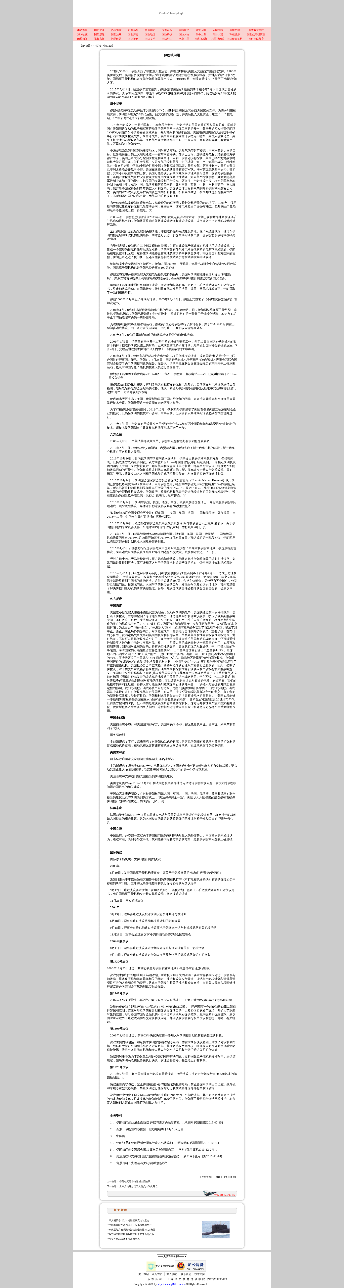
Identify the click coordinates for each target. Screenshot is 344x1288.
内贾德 (164, 448)
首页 (98, 45)
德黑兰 (195, 263)
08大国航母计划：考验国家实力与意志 (129, 1220)
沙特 (125, 657)
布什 (232, 631)
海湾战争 (226, 158)
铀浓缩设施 (186, 220)
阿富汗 (147, 136)
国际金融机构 (149, 1014)
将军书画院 (217, 38)
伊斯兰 (168, 639)
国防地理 (150, 34)
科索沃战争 (198, 616)
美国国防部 (169, 673)
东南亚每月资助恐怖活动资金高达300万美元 (132, 1229)
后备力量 (201, 34)
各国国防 (150, 29)
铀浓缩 (141, 324)
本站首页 (82, 29)
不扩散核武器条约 (209, 285)
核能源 (120, 110)
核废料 (177, 253)
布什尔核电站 (182, 249)
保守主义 (158, 620)
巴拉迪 (199, 359)
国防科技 (167, 34)
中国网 (121, 1136)
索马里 (224, 136)
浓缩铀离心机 (154, 309)
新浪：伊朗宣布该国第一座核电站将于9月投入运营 (150, 1129)
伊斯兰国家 (141, 124)
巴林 (143, 173)
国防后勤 (235, 29)
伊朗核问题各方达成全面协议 (134, 1181)
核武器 (200, 75)
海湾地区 (152, 616)
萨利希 (141, 374)
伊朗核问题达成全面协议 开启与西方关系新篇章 (148, 1122)
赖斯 (122, 735)
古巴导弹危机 (160, 765)
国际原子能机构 (123, 78)
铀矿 (158, 245)
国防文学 (150, 38)
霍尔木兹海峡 (167, 154)
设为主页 (206, 1177)
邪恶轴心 (129, 661)
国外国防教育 (256, 38)
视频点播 (99, 38)
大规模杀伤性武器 (187, 173)
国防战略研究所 (256, 34)
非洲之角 (116, 169)
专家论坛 (167, 29)
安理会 (197, 78)
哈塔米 (144, 217)
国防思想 (99, 34)
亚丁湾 (215, 154)
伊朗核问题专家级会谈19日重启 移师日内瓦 (145, 1149)
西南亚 (213, 724)
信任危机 (122, 665)
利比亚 (165, 661)
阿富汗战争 (187, 627)
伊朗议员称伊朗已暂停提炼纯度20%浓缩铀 (145, 1142)
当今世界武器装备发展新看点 (124, 1238)
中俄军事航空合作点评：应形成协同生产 (130, 1225)
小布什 (129, 724)
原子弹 (183, 562)
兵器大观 (218, 34)
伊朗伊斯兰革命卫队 (162, 1098)
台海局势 (133, 29)
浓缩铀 (186, 235)
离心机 (206, 448)
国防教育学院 (256, 29)
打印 (218, 1177)
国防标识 (167, 38)
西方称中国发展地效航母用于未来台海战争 (131, 1234)
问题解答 (116, 38)
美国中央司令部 (171, 724)
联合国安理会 (216, 278)
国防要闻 (99, 29)
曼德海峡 (229, 154)
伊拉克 (129, 136)
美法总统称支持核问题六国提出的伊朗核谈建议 (148, 1156)
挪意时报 (138, 548)
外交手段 (143, 839)
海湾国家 (125, 650)
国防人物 (184, 34)
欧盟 (176, 288)
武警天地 (201, 29)
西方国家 (200, 110)
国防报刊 (133, 38)
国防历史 (133, 34)
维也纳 (140, 927)
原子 (139, 872)
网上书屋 (184, 38)
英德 (144, 441)
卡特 (116, 759)
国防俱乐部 (200, 38)
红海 (205, 154)
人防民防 (218, 29)
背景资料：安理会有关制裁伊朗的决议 (142, 1163)
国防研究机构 (234, 38)
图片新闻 (82, 38)
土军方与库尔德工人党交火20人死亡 (138, 1186)
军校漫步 (235, 34)
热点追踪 (116, 29)
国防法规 (116, 34)
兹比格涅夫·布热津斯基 (158, 759)
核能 (123, 132)
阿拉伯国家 (165, 184)
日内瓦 (210, 502)
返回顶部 (230, 1177)
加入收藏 (82, 34)
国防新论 (184, 29)
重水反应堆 (126, 253)
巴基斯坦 (128, 140)
